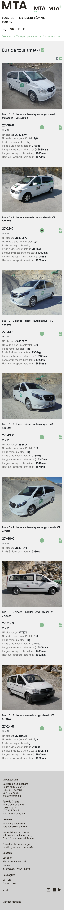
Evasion (7, 22)
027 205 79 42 (11, 810)
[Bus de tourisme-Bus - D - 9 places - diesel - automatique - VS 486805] (32, 292)
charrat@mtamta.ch (14, 813)
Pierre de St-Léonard (31, 17)
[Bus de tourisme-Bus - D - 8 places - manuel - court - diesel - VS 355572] (32, 189)
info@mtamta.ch (12, 795)
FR (19, 29)
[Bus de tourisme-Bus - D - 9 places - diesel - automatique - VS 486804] (32, 395)
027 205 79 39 (11, 792)
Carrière (7, 879)
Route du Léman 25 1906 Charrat (13, 804)
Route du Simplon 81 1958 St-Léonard (15, 786)
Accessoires (9, 883)
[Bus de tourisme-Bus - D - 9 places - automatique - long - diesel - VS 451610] (32, 499)
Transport (7, 36)
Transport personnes (27, 36)
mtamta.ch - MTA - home (16, 868)
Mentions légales (12, 901)
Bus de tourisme (51, 36)
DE (23, 29)
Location (8, 17)
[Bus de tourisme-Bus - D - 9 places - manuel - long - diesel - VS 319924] (32, 687)
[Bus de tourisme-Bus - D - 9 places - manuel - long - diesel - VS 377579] (32, 583)
